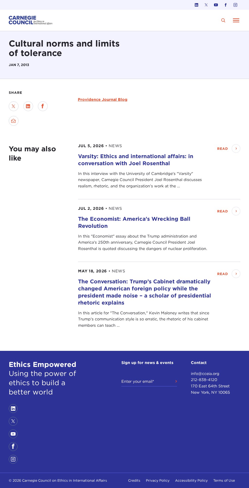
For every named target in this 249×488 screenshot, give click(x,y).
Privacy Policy (157, 480)
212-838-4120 (204, 379)
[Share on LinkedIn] (28, 106)
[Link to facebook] (226, 5)
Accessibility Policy (191, 480)
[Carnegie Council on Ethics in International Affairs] (31, 20)
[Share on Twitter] (13, 106)
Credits (134, 480)
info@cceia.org (205, 373)
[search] (223, 20)
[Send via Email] (13, 121)
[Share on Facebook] (43, 106)
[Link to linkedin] (196, 5)
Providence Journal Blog (102, 99)
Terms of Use (224, 480)
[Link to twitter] (206, 5)
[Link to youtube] (216, 5)
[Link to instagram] (235, 5)
